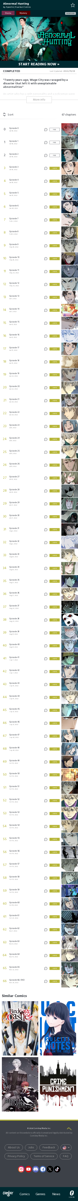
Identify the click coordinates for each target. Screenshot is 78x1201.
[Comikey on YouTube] (28, 1169)
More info (39, 99)
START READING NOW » (39, 64)
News (56, 1194)
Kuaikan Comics (23, 7)
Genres (40, 1194)
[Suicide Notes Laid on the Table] (58, 1028)
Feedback (49, 1147)
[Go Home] (8, 1191)
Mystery (23, 13)
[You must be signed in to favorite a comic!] (73, 5)
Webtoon (70, 13)
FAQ (65, 1156)
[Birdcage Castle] (20, 1028)
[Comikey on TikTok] (57, 1169)
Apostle (10, 7)
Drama (8, 13)
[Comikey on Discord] (35, 1169)
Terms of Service (44, 1156)
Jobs (31, 1147)
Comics (25, 1194)
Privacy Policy (16, 1156)
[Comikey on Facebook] (43, 1169)
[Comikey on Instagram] (21, 1169)
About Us (14, 1147)
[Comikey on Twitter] (50, 1169)
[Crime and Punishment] (58, 1084)
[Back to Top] (69, 1129)
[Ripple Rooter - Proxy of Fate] (20, 1084)
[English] (66, 1147)
